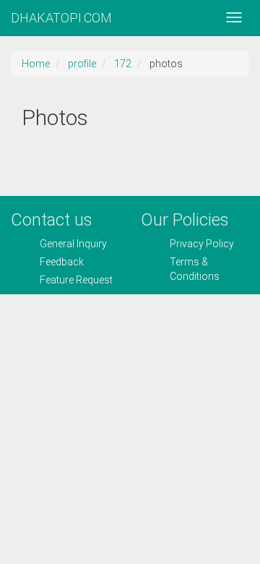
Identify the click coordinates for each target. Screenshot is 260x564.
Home (36, 63)
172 (122, 63)
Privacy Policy (202, 243)
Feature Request (76, 280)
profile (82, 63)
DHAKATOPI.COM (61, 17)
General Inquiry (73, 243)
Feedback (62, 262)
